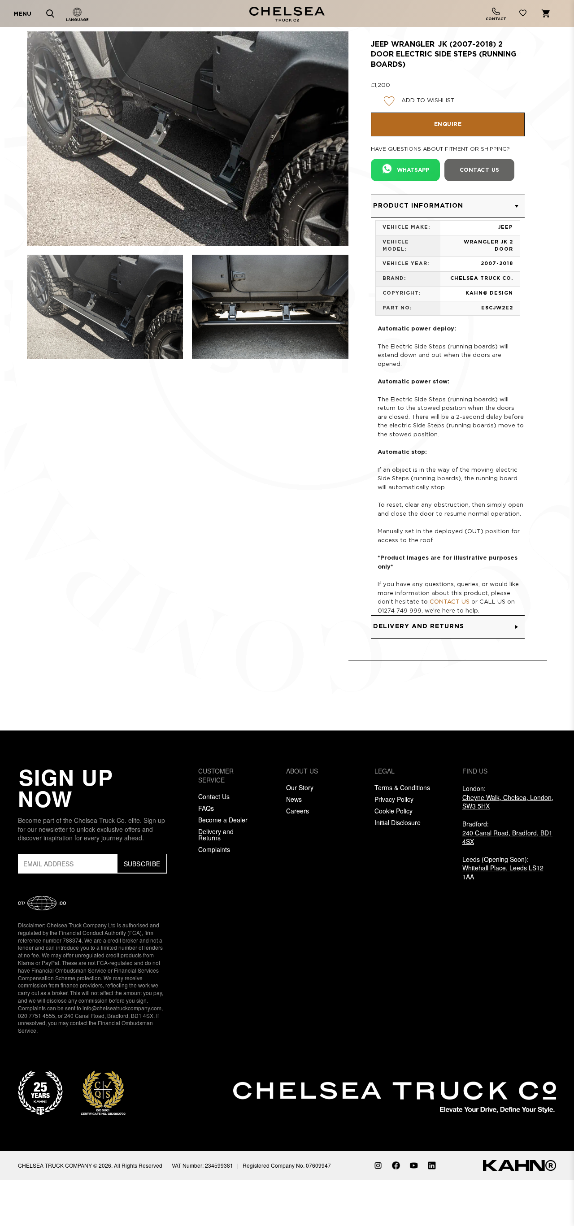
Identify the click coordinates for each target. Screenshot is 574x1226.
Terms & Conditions (402, 787)
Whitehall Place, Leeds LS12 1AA (503, 872)
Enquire (448, 124)
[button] (448, 206)
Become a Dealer (223, 819)
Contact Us (214, 796)
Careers (297, 810)
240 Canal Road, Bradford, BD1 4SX (507, 837)
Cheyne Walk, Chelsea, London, (507, 802)
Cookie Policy (393, 810)
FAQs (206, 808)
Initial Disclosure (397, 822)
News (294, 799)
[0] (523, 15)
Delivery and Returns (216, 834)
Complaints (214, 849)
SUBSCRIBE (142, 863)
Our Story (299, 787)
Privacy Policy (393, 799)
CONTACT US (450, 602)
